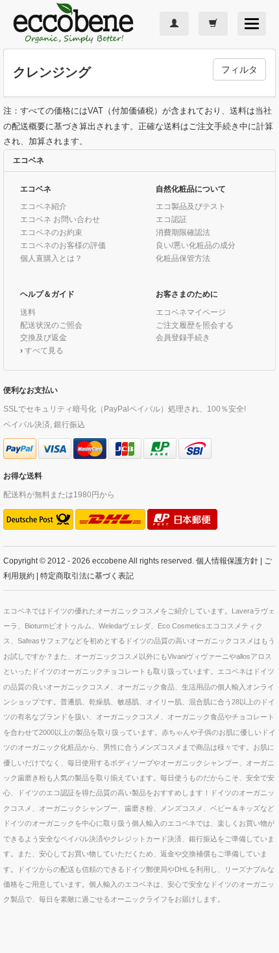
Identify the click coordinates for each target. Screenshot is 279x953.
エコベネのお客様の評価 (63, 245)
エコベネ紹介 (43, 206)
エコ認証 (171, 219)
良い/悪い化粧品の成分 (196, 245)
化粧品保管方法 (183, 258)
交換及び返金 (43, 337)
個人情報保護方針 (227, 560)
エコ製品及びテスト (191, 206)
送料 (28, 312)
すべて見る (44, 350)
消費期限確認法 (183, 232)
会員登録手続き (183, 337)
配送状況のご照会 (51, 325)
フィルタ (239, 69)
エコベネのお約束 (51, 232)
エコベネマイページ (191, 312)
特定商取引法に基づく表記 (87, 575)
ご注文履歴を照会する (195, 325)
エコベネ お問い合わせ (60, 219)
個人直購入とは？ (51, 258)
